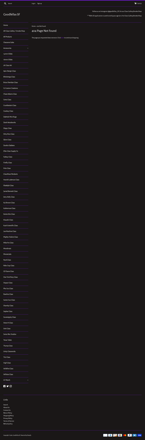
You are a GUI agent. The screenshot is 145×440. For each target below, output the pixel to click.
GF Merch (15, 380)
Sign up (39, 3)
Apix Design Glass (9, 71)
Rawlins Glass (8, 294)
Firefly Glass (7, 163)
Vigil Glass (7, 363)
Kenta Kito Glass (9, 214)
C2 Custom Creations (10, 88)
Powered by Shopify (26, 435)
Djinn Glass (7, 140)
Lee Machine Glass (9, 231)
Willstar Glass (8, 374)
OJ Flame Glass (8, 271)
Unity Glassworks (9, 351)
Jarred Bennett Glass (10, 191)
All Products (7, 37)
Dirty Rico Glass (8, 134)
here (62, 38)
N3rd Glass (7, 260)
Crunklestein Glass (9, 105)
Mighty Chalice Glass (10, 237)
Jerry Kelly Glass (9, 197)
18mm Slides (7, 60)
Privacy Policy (7, 418)
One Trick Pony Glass (10, 277)
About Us (6, 407)
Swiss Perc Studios (9, 334)
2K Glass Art (7, 65)
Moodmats (7, 248)
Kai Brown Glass (9, 203)
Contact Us (7, 410)
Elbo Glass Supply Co (10, 151)
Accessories (15, 48)
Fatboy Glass (7, 157)
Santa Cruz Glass (9, 300)
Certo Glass (7, 100)
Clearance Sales (8, 42)
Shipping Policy (8, 415)
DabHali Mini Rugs (10, 117)
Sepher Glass (7, 311)
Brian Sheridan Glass (10, 82)
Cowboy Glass (8, 111)
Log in (33, 3)
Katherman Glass (9, 208)
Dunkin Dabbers (9, 145)
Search (5, 405)
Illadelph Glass (8, 185)
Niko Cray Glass (8, 265)
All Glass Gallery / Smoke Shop (14, 31)
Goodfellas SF (11, 14)
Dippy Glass (7, 128)
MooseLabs (7, 254)
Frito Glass (7, 168)
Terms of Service (8, 421)
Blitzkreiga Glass (9, 77)
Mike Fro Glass (8, 243)
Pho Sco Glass (8, 288)
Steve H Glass (8, 323)
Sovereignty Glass (9, 317)
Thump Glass (8, 346)
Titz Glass (6, 357)
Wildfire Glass (8, 369)
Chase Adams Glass (10, 94)
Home (5, 25)
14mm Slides (7, 54)
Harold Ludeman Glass (11, 180)
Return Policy (7, 413)
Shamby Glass (8, 306)
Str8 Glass (6, 328)
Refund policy (7, 424)
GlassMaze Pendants (10, 174)
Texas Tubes (7, 340)
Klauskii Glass (8, 220)
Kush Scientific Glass (10, 225)
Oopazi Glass (7, 283)
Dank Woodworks (9, 122)
